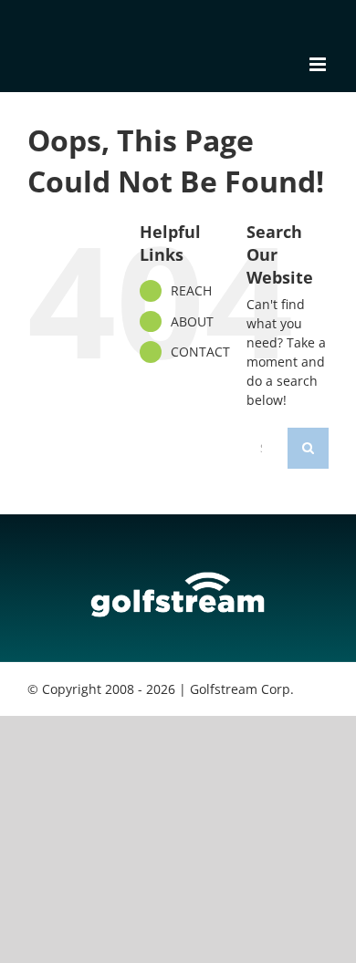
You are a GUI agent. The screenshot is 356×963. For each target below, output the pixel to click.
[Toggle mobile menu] (319, 64)
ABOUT (192, 321)
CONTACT (200, 351)
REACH (191, 290)
